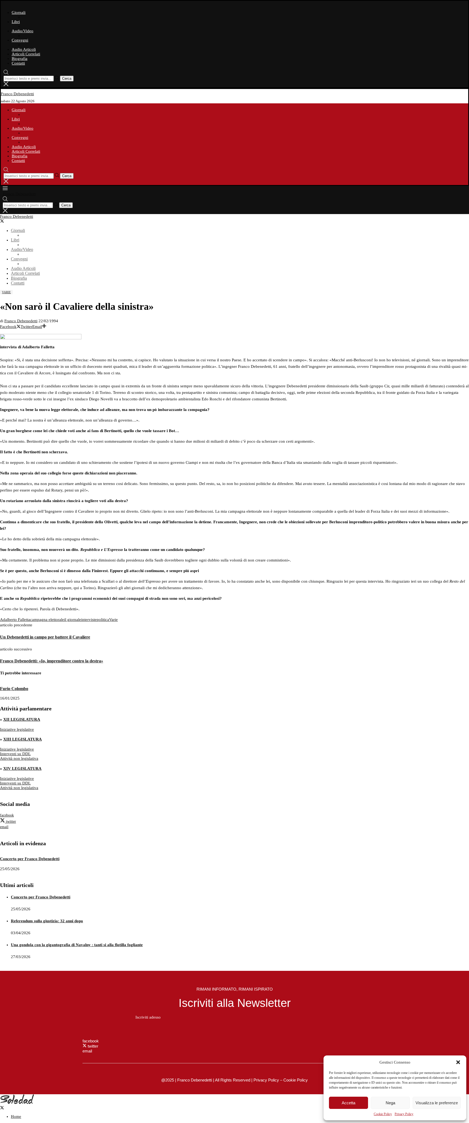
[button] (458, 1062)
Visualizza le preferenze (437, 1102)
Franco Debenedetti (20, 321)
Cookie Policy (383, 1114)
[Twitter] (4, 221)
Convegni (20, 40)
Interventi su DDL (15, 754)
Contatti (18, 63)
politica (103, 619)
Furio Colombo (14, 688)
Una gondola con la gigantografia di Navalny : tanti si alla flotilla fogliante (77, 945)
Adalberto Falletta (15, 619)
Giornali (19, 12)
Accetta (348, 1102)
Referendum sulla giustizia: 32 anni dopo (47, 921)
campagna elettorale (47, 619)
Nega (390, 1102)
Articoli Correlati (26, 54)
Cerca (66, 78)
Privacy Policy (404, 1114)
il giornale (72, 619)
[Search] (6, 73)
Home (16, 1116)
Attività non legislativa (19, 758)
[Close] (6, 85)
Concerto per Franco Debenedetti (29, 859)
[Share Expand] (44, 326)
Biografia (19, 58)
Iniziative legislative (17, 729)
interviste (89, 619)
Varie (113, 619)
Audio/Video (22, 31)
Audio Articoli (24, 49)
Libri (16, 22)
